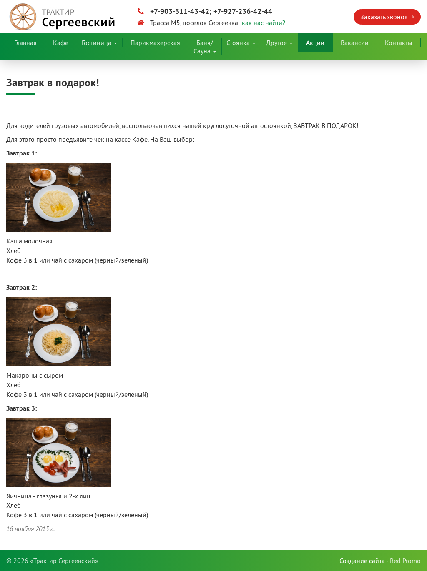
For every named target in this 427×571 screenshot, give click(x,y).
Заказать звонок (384, 17)
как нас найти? (263, 22)
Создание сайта (362, 560)
